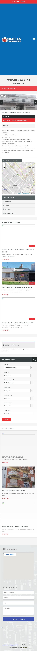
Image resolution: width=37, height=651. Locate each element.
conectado (17, 349)
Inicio (3, 88)
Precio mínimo (8, 395)
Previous (1, 102)
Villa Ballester (11, 88)
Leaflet (19, 193)
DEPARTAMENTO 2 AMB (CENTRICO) (13, 490)
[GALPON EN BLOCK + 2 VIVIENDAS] (18, 175)
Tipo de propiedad (9, 380)
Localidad (6, 364)
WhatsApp (8, 209)
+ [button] (4, 165)
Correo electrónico (10, 213)
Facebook (8, 201)
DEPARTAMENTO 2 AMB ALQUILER (12, 457)
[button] (34, 39)
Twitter (7, 205)
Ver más (25, 459)
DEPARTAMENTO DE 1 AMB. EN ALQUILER (15, 526)
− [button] (4, 167)
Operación (6, 372)
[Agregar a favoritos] (2, 96)
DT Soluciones (24, 647)
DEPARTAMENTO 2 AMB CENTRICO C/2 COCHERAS (17, 323)
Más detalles (10, 256)
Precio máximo (8, 403)
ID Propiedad (7, 410)
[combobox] (18, 367)
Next (35, 102)
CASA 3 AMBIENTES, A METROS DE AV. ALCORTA (17, 287)
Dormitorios (7, 387)
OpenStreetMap (26, 193)
